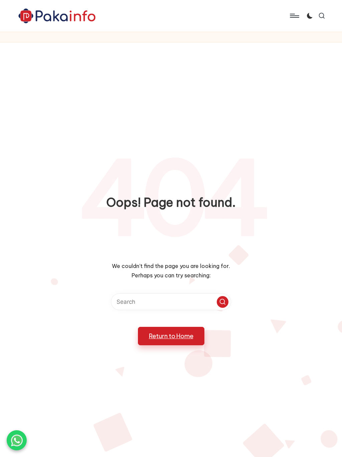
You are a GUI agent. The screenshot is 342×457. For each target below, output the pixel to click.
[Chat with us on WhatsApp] (17, 440)
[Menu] (294, 15)
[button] (222, 302)
